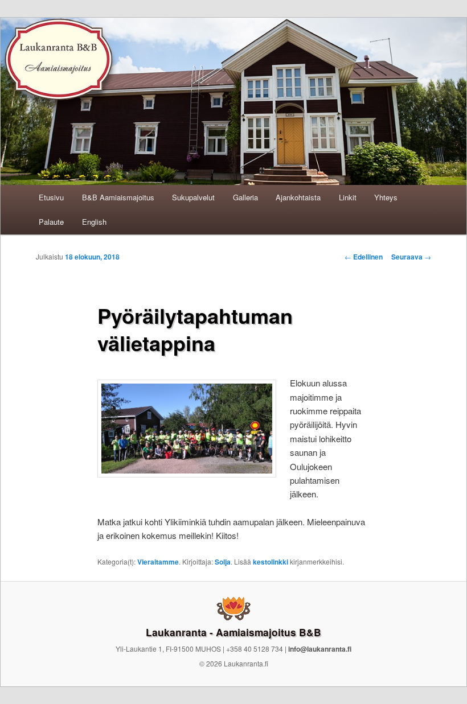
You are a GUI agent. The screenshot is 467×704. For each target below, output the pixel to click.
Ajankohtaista (298, 197)
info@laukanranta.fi (319, 649)
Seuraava (411, 257)
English (94, 221)
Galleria (245, 197)
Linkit (348, 197)
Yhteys (386, 197)
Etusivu (51, 197)
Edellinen (364, 257)
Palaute (51, 221)
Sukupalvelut (193, 197)
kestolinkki (270, 562)
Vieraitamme (158, 562)
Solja (223, 562)
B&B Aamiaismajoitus (118, 197)
